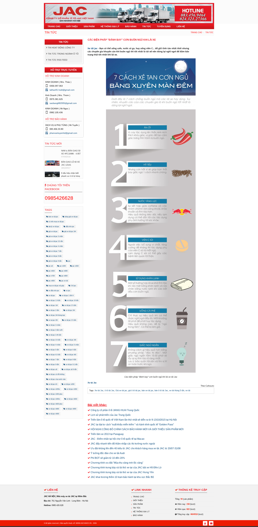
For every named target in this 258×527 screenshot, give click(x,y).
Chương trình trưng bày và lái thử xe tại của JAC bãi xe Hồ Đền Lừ (126, 467)
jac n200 (62, 266)
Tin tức (209, 32)
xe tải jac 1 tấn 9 (67, 295)
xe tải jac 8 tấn (70, 359)
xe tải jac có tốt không (56, 374)
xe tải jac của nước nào (57, 379)
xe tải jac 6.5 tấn (54, 354)
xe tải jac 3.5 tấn (54, 340)
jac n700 (51, 276)
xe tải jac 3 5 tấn (70, 320)
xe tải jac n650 (71, 399)
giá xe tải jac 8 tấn (55, 256)
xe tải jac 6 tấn (70, 350)
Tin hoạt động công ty (61, 47)
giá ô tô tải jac (134, 390)
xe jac (67, 290)
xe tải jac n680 (53, 409)
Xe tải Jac (92, 48)
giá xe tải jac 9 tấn (55, 261)
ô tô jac (73, 285)
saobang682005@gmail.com (63, 103)
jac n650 (51, 271)
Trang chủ (196, 32)
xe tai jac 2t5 (53, 320)
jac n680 (64, 271)
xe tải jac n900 (53, 414)
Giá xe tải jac (121, 390)
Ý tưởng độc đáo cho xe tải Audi (108, 453)
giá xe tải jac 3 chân (55, 236)
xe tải (187, 390)
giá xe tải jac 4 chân (55, 246)
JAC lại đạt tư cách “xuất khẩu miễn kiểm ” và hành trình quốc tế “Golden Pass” (132, 424)
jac (69, 261)
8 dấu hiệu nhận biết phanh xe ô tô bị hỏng (70, 163)
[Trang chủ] (129, 12)
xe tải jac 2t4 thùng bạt (56, 315)
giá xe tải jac (52, 231)
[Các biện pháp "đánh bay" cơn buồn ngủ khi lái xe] (151, 215)
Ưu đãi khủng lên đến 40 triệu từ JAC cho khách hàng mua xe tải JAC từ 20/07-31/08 (136, 448)
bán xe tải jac (53, 217)
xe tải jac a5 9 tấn (70, 369)
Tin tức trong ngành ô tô (63, 54)
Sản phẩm (138, 504)
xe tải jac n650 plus (55, 404)
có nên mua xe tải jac (56, 221)
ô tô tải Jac (109, 390)
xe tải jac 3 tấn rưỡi (55, 330)
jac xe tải (64, 281)
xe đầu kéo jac (53, 290)
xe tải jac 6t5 (71, 354)
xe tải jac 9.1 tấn (71, 364)
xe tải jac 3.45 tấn (54, 335)
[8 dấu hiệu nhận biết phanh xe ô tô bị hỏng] (52, 166)
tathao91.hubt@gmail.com (62, 90)
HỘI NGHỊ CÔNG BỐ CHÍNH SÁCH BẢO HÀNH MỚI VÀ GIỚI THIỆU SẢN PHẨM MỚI (137, 429)
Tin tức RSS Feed (57, 60)
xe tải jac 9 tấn (53, 364)
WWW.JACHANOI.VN (84, 523)
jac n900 (51, 281)
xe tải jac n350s (54, 399)
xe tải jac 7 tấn (53, 359)
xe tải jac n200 (68, 384)
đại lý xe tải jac (53, 226)
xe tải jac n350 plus (55, 394)
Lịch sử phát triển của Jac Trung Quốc (111, 415)
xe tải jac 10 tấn (72, 300)
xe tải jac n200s (54, 389)
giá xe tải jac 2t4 (70, 231)
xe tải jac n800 (70, 409)
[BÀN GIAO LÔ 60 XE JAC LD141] (52, 151)
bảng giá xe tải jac (71, 217)
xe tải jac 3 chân (54, 325)
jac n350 (75, 266)
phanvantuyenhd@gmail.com (63, 133)
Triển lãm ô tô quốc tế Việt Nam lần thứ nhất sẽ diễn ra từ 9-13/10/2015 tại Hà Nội (134, 419)
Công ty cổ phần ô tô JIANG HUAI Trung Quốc (115, 410)
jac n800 (64, 276)
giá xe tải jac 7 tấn (55, 251)
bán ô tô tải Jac (161, 390)
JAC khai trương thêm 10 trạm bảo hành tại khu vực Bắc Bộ (122, 477)
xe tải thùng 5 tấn (176, 390)
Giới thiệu (138, 500)
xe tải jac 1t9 (53, 305)
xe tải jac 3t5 (71, 340)
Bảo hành (138, 515)
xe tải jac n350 (71, 389)
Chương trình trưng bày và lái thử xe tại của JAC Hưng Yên (122, 472)
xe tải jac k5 (52, 384)
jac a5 (50, 266)
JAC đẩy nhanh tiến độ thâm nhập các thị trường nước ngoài (123, 443)
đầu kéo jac (69, 226)
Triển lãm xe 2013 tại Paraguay (107, 434)
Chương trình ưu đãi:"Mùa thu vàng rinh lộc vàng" (117, 462)
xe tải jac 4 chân (54, 345)
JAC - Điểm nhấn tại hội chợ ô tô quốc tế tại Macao (117, 439)
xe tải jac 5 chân (73, 345)
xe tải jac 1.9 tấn (54, 300)
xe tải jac (51, 295)
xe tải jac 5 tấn (53, 350)
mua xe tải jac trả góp (56, 285)
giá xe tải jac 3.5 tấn (55, 241)
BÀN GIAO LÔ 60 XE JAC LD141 (70, 152)
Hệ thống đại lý (141, 512)
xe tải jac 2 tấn (53, 310)
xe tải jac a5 (52, 369)
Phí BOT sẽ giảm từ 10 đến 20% (108, 458)
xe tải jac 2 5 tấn (70, 305)
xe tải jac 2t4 (70, 310)
